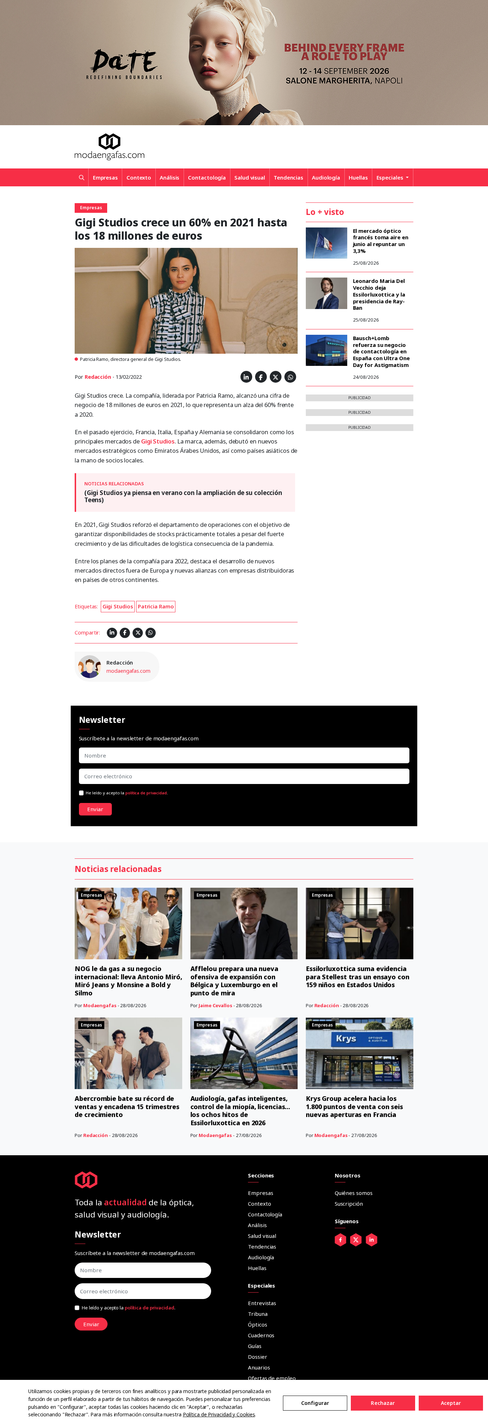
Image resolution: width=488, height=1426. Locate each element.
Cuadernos (261, 1335)
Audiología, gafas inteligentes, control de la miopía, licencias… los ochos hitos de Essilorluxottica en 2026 (240, 1110)
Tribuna (257, 1313)
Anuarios (259, 1367)
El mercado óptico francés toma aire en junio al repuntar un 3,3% (380, 240)
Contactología (207, 177)
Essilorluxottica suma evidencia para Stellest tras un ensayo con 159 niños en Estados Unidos (357, 976)
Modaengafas (99, 1005)
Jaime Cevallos (215, 1005)
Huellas (358, 177)
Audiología (326, 177)
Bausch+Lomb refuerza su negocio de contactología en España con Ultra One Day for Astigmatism (381, 351)
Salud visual (249, 177)
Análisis (169, 177)
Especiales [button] (391, 177)
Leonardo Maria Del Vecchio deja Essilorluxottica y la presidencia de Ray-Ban (379, 294)
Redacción (98, 376)
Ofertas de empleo (271, 1378)
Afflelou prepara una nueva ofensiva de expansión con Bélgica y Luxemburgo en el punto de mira (234, 980)
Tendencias (288, 177)
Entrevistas (262, 1303)
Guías (255, 1345)
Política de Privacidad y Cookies (219, 1414)
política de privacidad (146, 792)
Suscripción (349, 1203)
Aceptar (451, 1403)
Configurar (315, 1403)
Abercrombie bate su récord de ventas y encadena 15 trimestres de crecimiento (127, 1106)
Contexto (138, 177)
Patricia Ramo (156, 606)
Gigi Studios (158, 441)
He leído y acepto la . (127, 792)
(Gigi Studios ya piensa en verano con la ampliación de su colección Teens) (183, 496)
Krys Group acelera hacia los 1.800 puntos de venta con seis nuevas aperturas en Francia (354, 1106)
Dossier (257, 1356)
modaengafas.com (128, 670)
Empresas (105, 177)
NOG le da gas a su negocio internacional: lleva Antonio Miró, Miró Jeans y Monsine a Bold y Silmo (128, 980)
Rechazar (383, 1403)
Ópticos (257, 1324)
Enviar (95, 809)
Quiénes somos (354, 1192)
